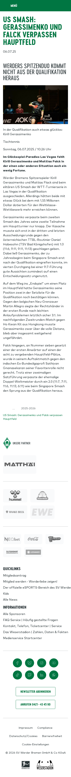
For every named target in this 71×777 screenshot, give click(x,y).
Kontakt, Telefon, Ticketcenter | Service (32, 625)
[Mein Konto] (64, 5)
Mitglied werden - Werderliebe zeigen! (30, 581)
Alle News (10, 599)
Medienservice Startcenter (22, 637)
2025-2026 (28, 408)
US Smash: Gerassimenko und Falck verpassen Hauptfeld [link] (32, 416)
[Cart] (56, 5)
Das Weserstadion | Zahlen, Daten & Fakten (35, 631)
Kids (6, 593)
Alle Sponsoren (14, 613)
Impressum (26, 727)
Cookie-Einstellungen (35, 744)
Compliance (44, 727)
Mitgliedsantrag (14, 575)
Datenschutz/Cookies (23, 736)
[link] (19, 464)
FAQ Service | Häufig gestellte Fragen (30, 619)
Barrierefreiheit (52, 736)
